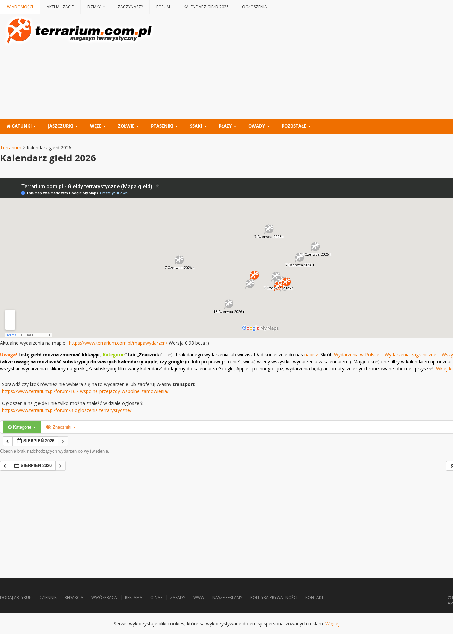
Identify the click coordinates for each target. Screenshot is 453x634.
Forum (163, 7)
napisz (311, 354)
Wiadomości (20, 7)
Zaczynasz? (130, 7)
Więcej (332, 623)
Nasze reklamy (227, 597)
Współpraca (104, 597)
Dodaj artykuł (15, 597)
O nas (156, 597)
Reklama (133, 597)
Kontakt (314, 597)
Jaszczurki (60, 126)
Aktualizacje (60, 7)
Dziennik (48, 597)
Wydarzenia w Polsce (356, 354)
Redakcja (74, 597)
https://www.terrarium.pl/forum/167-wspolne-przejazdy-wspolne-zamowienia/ (85, 391)
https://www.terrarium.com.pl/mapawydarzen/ (118, 343)
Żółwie (126, 126)
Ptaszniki (162, 126)
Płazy (225, 126)
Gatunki (21, 126)
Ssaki (196, 126)
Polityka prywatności (273, 597)
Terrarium (10, 147)
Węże (95, 126)
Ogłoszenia (254, 7)
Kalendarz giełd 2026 (206, 7)
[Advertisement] (199, 517)
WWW (198, 597)
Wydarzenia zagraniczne (411, 354)
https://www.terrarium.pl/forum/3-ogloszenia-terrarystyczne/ (67, 410)
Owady (256, 126)
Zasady (177, 597)
